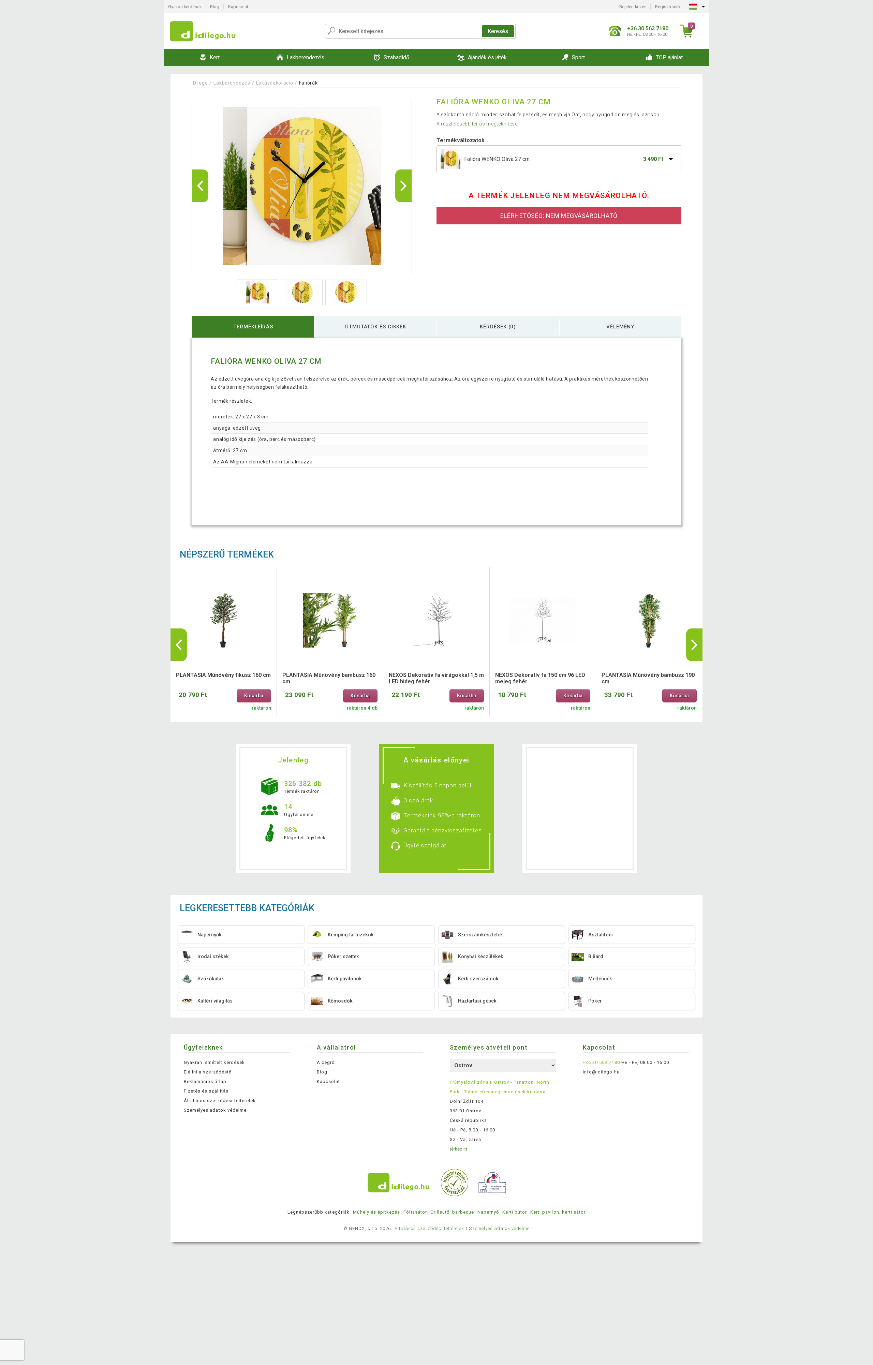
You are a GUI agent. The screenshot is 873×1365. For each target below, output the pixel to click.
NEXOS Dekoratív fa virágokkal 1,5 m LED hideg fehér (436, 678)
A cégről (326, 1062)
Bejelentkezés (633, 6)
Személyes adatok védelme (215, 1110)
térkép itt (458, 1149)
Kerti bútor (514, 1212)
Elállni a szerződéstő (208, 1071)
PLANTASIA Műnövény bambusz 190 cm (648, 678)
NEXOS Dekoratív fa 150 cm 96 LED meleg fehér (540, 678)
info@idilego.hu (601, 1071)
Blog (214, 6)
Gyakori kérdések (185, 6)
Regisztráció (667, 6)
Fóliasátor (415, 1212)
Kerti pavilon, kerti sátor (558, 1212)
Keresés (498, 31)
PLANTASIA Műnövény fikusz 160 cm (223, 675)
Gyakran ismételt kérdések (214, 1062)
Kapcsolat (238, 6)
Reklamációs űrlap (205, 1081)
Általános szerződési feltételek (220, 1100)
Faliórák (308, 83)
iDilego (200, 83)
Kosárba (253, 696)
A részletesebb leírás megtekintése (477, 124)
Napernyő (488, 1212)
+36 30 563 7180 (601, 1062)
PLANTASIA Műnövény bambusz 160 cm (328, 678)
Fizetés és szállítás (206, 1091)
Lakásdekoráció (274, 83)
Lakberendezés (231, 83)
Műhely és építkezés (376, 1212)
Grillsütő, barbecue (452, 1212)
